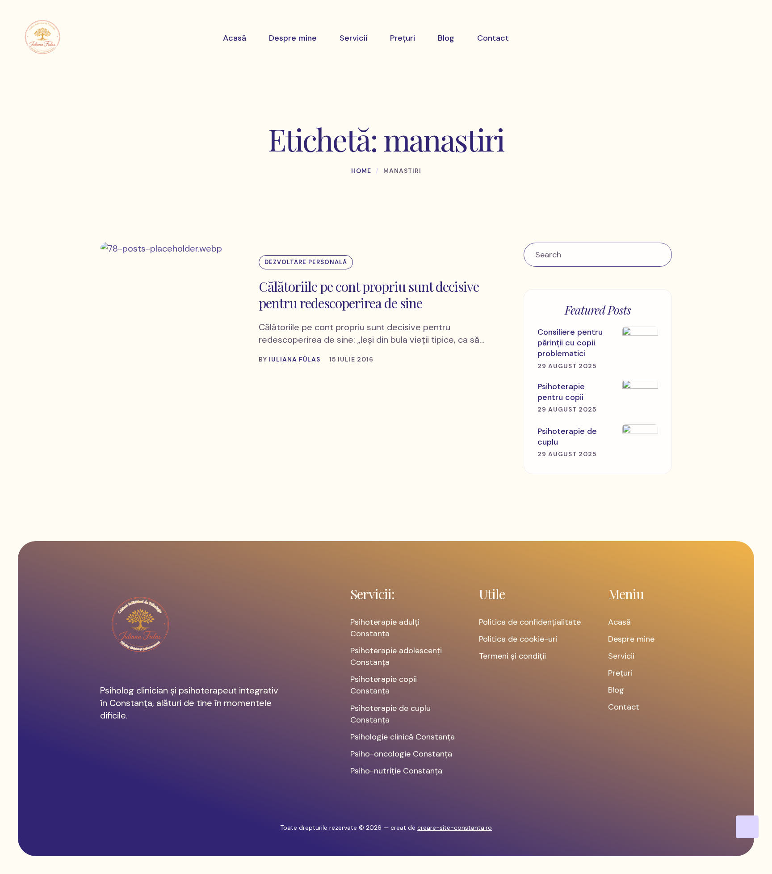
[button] (747, 826)
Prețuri (620, 673)
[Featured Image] (161, 248)
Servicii (621, 656)
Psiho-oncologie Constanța (401, 753)
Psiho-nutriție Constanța (396, 770)
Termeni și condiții (512, 656)
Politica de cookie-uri (518, 639)
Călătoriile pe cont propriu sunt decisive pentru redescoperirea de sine (369, 294)
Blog (616, 690)
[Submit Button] (660, 255)
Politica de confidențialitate (530, 622)
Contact (623, 707)
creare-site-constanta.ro (454, 828)
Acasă (619, 622)
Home (361, 171)
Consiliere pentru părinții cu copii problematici (570, 343)
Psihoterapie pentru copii (561, 392)
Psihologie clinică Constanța (402, 736)
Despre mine (631, 639)
